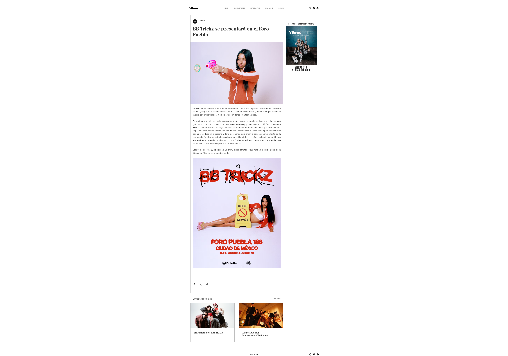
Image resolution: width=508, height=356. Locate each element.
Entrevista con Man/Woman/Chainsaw (255, 334)
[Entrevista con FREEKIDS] (212, 315)
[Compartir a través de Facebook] (194, 284)
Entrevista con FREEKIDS (208, 332)
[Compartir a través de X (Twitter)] (200, 284)
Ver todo (277, 298)
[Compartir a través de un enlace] (207, 284)
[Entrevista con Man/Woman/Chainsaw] (261, 315)
